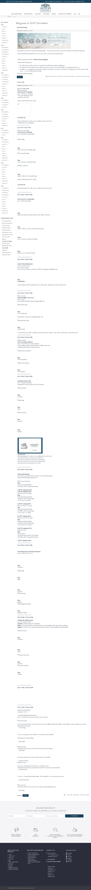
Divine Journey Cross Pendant (42, 757)
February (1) (5, 158)
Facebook (69, 853)
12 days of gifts (69, 794)
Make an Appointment (26, 1)
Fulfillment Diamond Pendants (54, 724)
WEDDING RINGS (28, 14)
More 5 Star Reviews (33, 853)
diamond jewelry (6, 227)
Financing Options (32, 856)
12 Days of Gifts (20, 82)
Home (9, 16)
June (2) (4, 172)
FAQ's (29, 863)
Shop (19, 483)
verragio (4, 250)
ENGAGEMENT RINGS (16, 14)
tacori (5, 248)
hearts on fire (6, 236)
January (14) (5, 213)
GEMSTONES (46, 14)
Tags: (47, 76)
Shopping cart (80, 1)
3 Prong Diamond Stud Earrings (31, 776)
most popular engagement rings (7, 244)
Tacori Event (11, 856)
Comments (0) (19, 795)
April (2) (4, 65)
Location (67, 1)
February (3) (5, 125)
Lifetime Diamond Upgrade (34, 861)
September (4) (5, 54)
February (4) (5, 40)
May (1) (3, 33)
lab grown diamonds (71, 76)
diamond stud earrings (61, 76)
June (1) (4, 31)
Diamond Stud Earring (13, 869)
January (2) (4, 95)
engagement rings (7, 234)
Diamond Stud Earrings (22, 27)
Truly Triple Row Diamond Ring (25, 738)
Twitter (69, 854)
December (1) (5, 47)
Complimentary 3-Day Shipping (26, 123)
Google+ (69, 858)
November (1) (5, 49)
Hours (72, 1)
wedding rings (6, 254)
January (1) (4, 42)
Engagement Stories (13, 867)
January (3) (4, 183)
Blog (14, 16)
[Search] (79, 14)
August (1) (4, 26)
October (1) (5, 104)
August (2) (4, 197)
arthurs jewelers (6, 221)
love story (7, 241)
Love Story (11, 859)
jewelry (4, 239)
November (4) (5, 190)
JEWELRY (54, 14)
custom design (6, 225)
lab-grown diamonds (52, 76)
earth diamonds (79, 76)
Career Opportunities (13, 861)
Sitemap (10, 866)
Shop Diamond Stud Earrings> (25, 73)
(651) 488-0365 (51, 859)
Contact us (10, 863)
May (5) (3, 204)
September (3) (5, 195)
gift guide (87, 794)
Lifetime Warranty (32, 857)
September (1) (5, 132)
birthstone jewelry (7, 223)
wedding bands (6, 252)
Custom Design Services (33, 854)
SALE (75, 14)
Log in (47, 1)
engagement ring (7, 232)
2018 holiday (82, 794)
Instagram (69, 859)
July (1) (3, 29)
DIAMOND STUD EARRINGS (64, 14)
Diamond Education (32, 860)
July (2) (3, 58)
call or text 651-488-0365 (13, 1)
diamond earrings (86, 76)
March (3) (4, 90)
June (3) (4, 61)
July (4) (3, 199)
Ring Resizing (31, 859)
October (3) (5, 52)
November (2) (5, 112)
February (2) (5, 70)
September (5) (5, 81)
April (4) (4, 206)
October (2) (5, 79)
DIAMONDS (38, 14)
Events (10, 854)
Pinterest (69, 861)
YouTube (69, 856)
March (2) (4, 67)
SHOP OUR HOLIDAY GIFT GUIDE (27, 101)
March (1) (4, 38)
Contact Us (60, 1)
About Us (10, 857)
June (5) (4, 201)
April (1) (4, 35)
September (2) (5, 116)
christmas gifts (76, 794)
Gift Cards (10, 864)
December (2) (5, 75)
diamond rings (6, 230)
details (19, 77)
